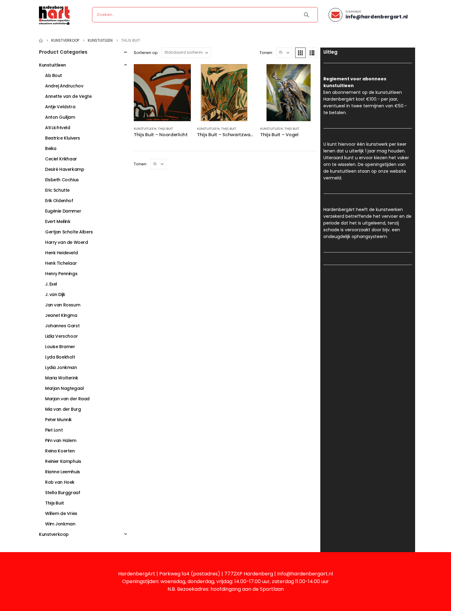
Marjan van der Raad (67, 399)
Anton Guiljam (60, 117)
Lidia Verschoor (61, 336)
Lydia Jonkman (61, 367)
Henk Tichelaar (61, 263)
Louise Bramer (60, 347)
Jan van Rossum (62, 305)
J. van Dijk (55, 294)
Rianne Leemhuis (62, 472)
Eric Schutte (57, 190)
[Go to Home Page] (41, 40)
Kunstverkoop (54, 534)
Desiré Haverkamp (64, 169)
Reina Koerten (60, 451)
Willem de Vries (61, 513)
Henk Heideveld (61, 253)
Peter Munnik (58, 420)
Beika (50, 148)
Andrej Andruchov (64, 86)
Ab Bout (53, 75)
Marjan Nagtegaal (64, 388)
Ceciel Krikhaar (61, 159)
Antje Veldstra (60, 107)
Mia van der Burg (63, 409)
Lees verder (180, 74)
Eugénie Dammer (63, 211)
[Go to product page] (162, 92)
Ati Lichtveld (57, 128)
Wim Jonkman (60, 524)
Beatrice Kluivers (62, 138)
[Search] (306, 14)
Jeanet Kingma (61, 315)
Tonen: (266, 53)
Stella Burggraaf (62, 493)
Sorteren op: (146, 53)
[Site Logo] (54, 15)
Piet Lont (54, 430)
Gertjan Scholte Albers (69, 232)
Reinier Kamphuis (63, 461)
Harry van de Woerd (66, 242)
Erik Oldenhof (59, 201)
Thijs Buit (165, 128)
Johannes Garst (62, 326)
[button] (300, 53)
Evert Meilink (58, 221)
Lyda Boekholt (60, 357)
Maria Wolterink (61, 378)
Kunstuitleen (145, 128)
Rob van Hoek (60, 482)
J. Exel (51, 284)
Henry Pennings (61, 274)
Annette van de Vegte (68, 96)
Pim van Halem (60, 440)
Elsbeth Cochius (62, 180)
